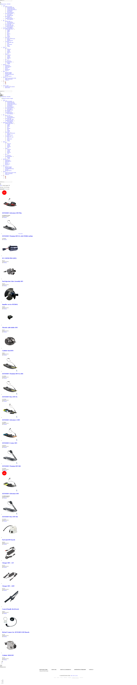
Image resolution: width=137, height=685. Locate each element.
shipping (5, 217)
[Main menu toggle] (1, 95)
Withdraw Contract (75, 677)
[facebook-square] (3, 680)
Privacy (61, 677)
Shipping (69, 677)
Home (1, 185)
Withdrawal (65, 677)
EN (73, 675)
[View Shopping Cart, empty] (68, 90)
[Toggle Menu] (5, 20)
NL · (75, 675)
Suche (1, 0)
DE (71, 675)
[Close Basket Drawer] (1, 666)
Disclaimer (81, 677)
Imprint (58, 677)
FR (76, 675)
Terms (55, 677)
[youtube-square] (2, 683)
